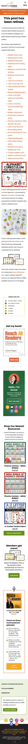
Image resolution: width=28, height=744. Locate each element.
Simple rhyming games (15, 138)
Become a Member (10, 710)
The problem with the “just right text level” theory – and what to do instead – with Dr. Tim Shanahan (15, 656)
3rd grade (9, 313)
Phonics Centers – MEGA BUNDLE (15, 497)
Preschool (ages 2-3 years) (13, 300)
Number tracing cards (15, 112)
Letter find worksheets (15, 81)
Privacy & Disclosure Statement (15, 738)
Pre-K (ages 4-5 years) (12, 303)
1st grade (9, 308)
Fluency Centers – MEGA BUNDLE (15, 467)
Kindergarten (9, 306)
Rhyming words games (15, 147)
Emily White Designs (16, 739)
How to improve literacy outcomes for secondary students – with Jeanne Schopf (14, 632)
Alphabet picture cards (15, 58)
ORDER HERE (14, 360)
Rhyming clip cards (14, 150)
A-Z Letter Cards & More (15, 526)
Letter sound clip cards (15, 84)
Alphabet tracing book (15, 61)
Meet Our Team (14, 401)
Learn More (14, 575)
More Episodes (14, 666)
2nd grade (9, 311)
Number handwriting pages (17, 92)
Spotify (14, 614)
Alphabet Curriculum (8, 195)
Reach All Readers (9, 4)
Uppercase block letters (16, 158)
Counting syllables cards (16, 152)
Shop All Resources (14, 533)
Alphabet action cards (15, 55)
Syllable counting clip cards (17, 155)
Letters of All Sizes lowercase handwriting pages (15, 106)
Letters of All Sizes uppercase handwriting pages (15, 98)
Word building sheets (15, 129)
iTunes (13, 612)
